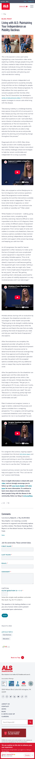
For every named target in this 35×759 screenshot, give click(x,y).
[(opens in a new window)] (4, 683)
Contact (5, 706)
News (4, 709)
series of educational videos (11, 98)
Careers (5, 716)
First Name (12, 546)
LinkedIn (14, 696)
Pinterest (26, 696)
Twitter (10, 696)
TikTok (22, 696)
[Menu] (32, 6)
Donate (22, 6)
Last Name (11, 555)
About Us (6, 704)
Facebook (3, 696)
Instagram (6, 696)
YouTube (18, 696)
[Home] (6, 6)
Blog (5, 14)
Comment (11, 572)
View (25, 1)
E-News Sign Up (8, 714)
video (3, 483)
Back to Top (15, 657)
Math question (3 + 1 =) (17, 591)
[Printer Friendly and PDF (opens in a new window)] (6, 647)
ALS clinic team (25, 454)
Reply (3, 535)
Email (9, 563)
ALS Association (7, 669)
